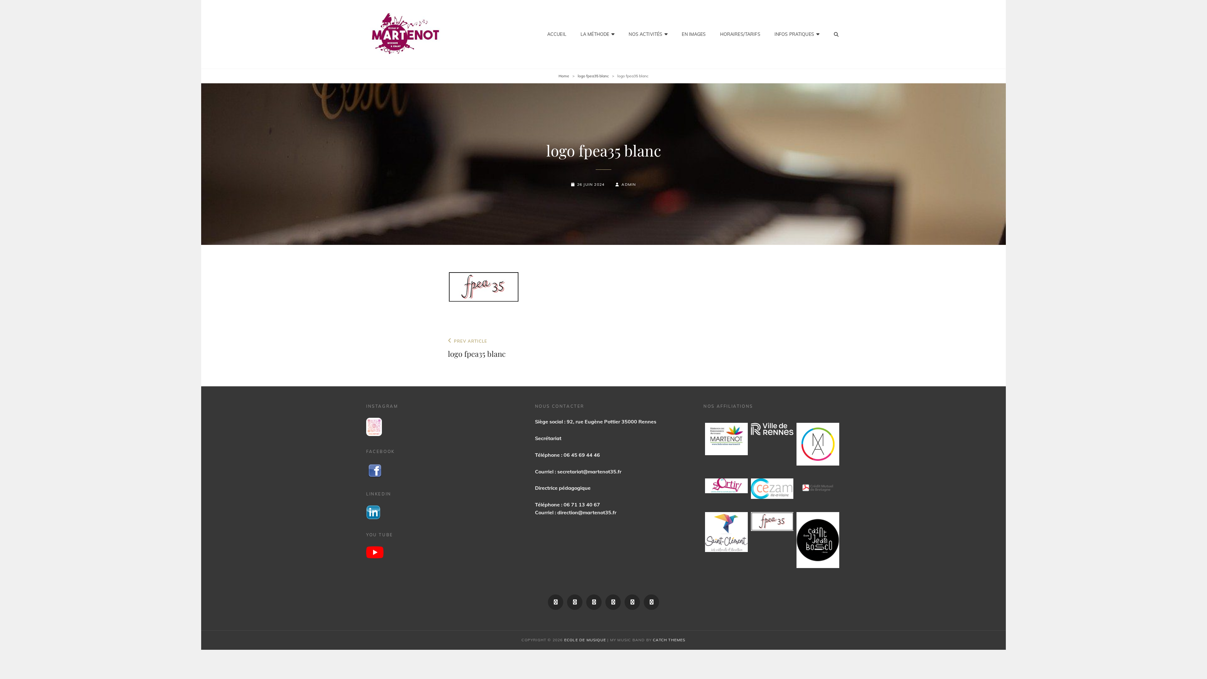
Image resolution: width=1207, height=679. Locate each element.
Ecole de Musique (585, 640)
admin (628, 184)
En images (694, 34)
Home (564, 76)
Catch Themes (669, 640)
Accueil (556, 34)
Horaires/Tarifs (740, 34)
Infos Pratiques (794, 34)
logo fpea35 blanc (593, 76)
